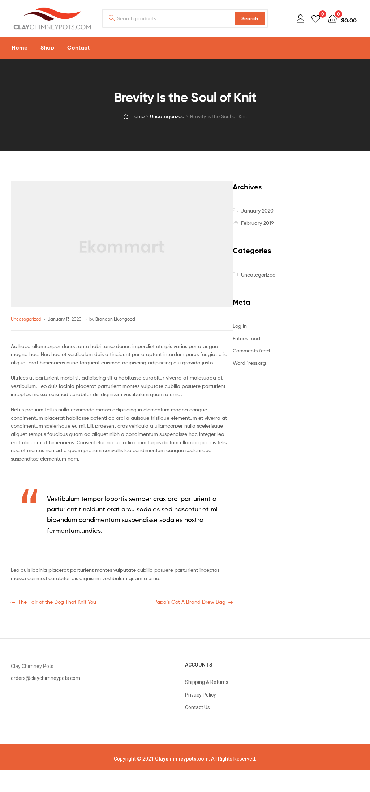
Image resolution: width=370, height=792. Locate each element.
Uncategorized (167, 116)
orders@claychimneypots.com (45, 678)
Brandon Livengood (115, 319)
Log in (240, 326)
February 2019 (257, 223)
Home (138, 116)
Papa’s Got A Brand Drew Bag (189, 601)
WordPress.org (249, 363)
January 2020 (257, 210)
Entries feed (246, 338)
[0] (315, 18)
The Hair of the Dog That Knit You (57, 601)
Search (249, 18)
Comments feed (251, 350)
